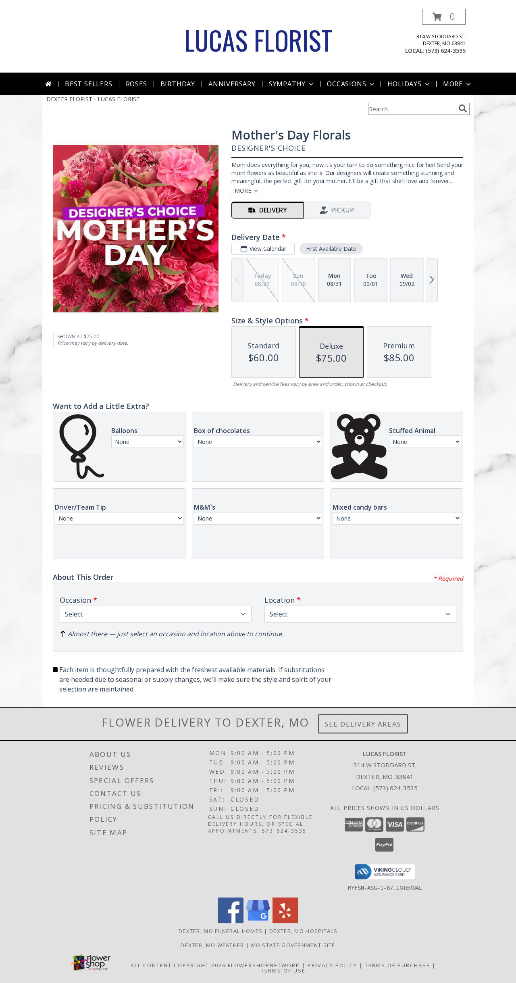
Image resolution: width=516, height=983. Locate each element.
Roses (136, 83)
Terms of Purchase (397, 965)
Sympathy (287, 83)
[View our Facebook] (230, 921)
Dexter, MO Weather (212, 945)
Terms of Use (283, 970)
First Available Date (331, 248)
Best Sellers (88, 83)
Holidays (404, 83)
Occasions (346, 83)
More (453, 83)
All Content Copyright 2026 (178, 965)
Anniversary (232, 83)
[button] (444, 17)
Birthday (177, 83)
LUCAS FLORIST (258, 39)
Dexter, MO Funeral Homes (220, 931)
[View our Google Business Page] (258, 921)
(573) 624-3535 (446, 50)
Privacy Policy (332, 965)
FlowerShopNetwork (264, 965)
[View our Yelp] (285, 921)
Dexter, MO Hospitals (303, 931)
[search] (462, 108)
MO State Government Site (293, 945)
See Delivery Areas (363, 724)
